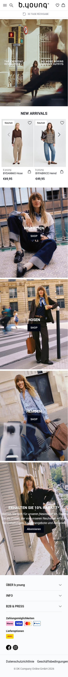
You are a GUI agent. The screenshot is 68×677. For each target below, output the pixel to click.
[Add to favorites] (30, 123)
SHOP (34, 235)
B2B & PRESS (15, 606)
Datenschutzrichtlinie (20, 661)
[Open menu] (4, 5)
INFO (9, 595)
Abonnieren (34, 529)
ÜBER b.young (15, 585)
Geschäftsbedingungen (52, 661)
